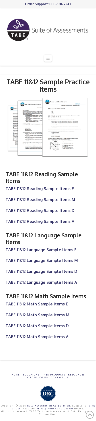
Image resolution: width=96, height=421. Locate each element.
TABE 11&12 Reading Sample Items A (40, 221)
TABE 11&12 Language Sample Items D (41, 271)
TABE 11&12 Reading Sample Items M (40, 199)
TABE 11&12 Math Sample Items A (37, 336)
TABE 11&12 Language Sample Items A (41, 282)
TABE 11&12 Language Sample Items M (42, 260)
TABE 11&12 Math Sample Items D (37, 325)
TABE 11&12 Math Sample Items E (37, 303)
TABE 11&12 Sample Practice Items (48, 85)
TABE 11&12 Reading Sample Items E (40, 188)
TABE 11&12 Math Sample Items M (37, 314)
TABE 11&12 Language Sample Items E (41, 249)
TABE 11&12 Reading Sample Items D (40, 210)
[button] (48, 58)
